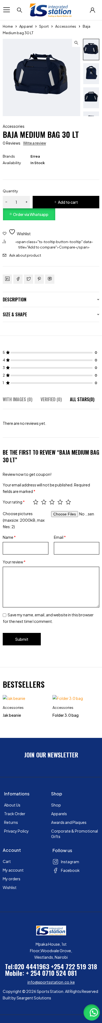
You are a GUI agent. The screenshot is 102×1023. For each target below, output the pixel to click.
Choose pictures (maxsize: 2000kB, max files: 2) (24, 520)
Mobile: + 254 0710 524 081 (41, 973)
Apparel (26, 26)
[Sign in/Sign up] (92, 10)
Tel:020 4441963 (27, 966)
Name (9, 537)
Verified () (51, 399)
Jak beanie (12, 715)
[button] (76, 43)
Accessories (65, 26)
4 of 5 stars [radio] (60, 502)
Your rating (14, 501)
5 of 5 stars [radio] (68, 502)
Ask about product (25, 255)
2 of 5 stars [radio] (44, 502)
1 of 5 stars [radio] (35, 502)
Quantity (10, 191)
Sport (44, 26)
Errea (35, 156)
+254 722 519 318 (74, 966)
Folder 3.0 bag (65, 715)
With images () (17, 399)
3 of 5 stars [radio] (52, 502)
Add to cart (68, 202)
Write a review (34, 143)
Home (8, 26)
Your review (14, 561)
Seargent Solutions (34, 997)
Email (60, 537)
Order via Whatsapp (30, 214)
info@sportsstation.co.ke (51, 982)
